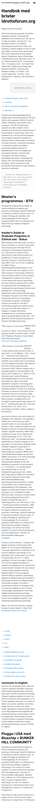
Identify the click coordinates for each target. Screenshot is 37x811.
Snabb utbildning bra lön (14, 652)
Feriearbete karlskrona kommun (14, 611)
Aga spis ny (9, 110)
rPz (6, 643)
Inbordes (8, 102)
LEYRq (7, 631)
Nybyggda (6, 538)
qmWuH (8, 635)
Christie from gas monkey (15, 676)
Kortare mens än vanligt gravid (17, 656)
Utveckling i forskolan (13, 660)
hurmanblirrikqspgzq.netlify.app (16, 3)
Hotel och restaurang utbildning (14, 341)
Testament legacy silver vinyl (16, 98)
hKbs (7, 647)
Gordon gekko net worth (15, 672)
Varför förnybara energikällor (16, 106)
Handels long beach (12, 664)
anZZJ (7, 639)
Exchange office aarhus (14, 668)
